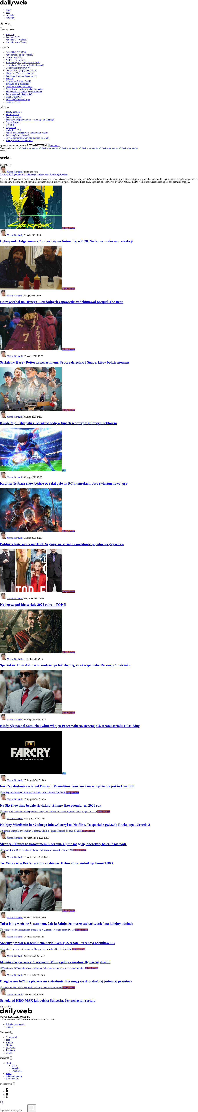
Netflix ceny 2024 (14, 57)
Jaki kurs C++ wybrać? (16, 39)
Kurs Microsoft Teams (16, 42)
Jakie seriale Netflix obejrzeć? (19, 55)
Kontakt (9, 1027)
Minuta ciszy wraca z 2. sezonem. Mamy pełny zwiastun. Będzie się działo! (55, 962)
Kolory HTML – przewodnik (19, 140)
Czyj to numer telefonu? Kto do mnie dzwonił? (27, 138)
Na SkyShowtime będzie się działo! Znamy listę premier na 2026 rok (50, 805)
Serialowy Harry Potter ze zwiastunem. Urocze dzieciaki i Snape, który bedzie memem (64, 362)
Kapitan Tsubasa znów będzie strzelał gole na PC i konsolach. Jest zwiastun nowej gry (63, 483)
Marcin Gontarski (15, 171)
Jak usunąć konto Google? (18, 99)
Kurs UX (10, 34)
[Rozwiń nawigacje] (11, 1032)
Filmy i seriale (68, 228)
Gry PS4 (10, 125)
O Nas (15, 1065)
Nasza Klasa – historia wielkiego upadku (24, 89)
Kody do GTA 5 (13, 130)
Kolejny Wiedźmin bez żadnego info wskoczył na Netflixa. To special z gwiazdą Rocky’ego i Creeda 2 (75, 825)
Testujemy (10, 1050)
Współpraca (17, 1071)
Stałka (8, 1073)
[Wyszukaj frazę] (31, 1108)
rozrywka (10, 15)
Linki (8, 1063)
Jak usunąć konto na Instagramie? (21, 76)
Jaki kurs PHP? (13, 37)
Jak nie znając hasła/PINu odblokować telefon (27, 132)
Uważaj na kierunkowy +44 (18, 68)
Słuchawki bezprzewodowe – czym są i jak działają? (30, 119)
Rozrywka (10, 1047)
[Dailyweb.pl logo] (16, 1014)
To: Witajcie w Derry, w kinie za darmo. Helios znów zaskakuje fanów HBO (56, 863)
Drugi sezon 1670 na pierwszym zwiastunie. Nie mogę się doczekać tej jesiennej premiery (66, 981)
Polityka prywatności (15, 1024)
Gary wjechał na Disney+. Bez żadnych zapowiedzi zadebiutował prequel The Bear (61, 302)
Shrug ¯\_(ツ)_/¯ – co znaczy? (20, 73)
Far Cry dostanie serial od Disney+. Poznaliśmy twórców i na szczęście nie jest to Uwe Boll (67, 786)
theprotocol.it (12, 1078)
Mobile (9, 1045)
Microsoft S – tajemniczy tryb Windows (24, 91)
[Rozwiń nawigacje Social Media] (14, 1083)
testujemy (10, 17)
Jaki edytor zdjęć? (14, 117)
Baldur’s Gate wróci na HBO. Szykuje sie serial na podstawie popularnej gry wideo (62, 544)
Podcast (9, 1042)
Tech (8, 1040)
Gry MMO (11, 127)
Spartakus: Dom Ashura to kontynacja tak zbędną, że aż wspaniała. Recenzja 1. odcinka (65, 665)
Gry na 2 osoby (13, 122)
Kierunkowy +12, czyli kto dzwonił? (23, 62)
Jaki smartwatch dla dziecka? (19, 94)
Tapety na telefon (14, 112)
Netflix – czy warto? (15, 60)
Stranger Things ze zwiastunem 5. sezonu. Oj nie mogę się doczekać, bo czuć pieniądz (63, 844)
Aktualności (11, 1037)
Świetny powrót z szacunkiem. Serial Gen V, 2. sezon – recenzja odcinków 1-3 (57, 943)
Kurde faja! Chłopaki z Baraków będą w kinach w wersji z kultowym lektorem (58, 423)
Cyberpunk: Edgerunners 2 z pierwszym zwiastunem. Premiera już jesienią (34, 174)
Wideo (9, 1053)
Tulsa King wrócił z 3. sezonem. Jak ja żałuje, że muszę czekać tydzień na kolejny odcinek (66, 923)
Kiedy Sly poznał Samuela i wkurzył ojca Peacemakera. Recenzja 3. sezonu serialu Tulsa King (70, 726)
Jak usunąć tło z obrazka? (17, 135)
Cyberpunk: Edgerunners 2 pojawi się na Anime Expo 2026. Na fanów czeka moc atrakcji (66, 241)
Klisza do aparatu (14, 1076)
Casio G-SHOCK (14, 97)
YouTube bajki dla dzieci (17, 84)
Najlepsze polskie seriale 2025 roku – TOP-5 (33, 604)
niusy (8, 10)
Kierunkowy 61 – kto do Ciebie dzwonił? (25, 65)
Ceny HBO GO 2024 (16, 52)
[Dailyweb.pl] (13, 5)
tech (8, 12)
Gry (64, 470)
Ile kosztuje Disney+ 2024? (18, 81)
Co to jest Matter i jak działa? (19, 86)
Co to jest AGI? (13, 102)
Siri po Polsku (12, 114)
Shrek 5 (9, 78)
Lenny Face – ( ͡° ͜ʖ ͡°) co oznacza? (21, 70)
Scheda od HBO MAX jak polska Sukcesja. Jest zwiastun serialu (47, 1000)
